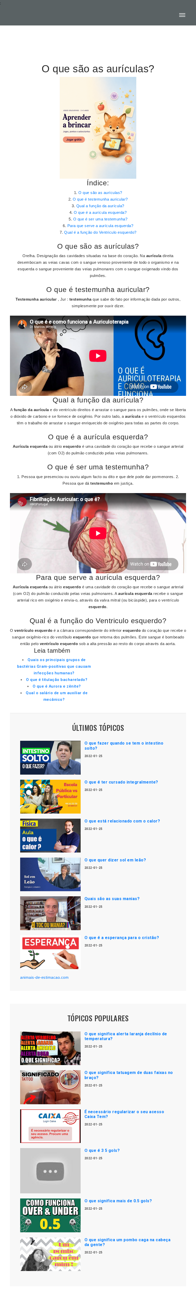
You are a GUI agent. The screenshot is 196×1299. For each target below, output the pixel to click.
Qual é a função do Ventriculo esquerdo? (100, 232)
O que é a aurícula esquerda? (100, 212)
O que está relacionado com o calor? (122, 821)
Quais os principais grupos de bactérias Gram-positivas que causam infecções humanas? (54, 666)
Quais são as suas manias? (112, 898)
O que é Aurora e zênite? (57, 686)
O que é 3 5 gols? (102, 1150)
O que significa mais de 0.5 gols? (118, 1200)
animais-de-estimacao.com (44, 977)
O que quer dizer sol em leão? (115, 860)
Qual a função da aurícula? (100, 206)
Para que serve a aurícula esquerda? (100, 226)
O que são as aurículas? (100, 192)
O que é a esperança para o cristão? (121, 937)
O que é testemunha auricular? (100, 199)
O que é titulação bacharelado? (56, 679)
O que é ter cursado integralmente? (121, 782)
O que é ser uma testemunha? (100, 219)
